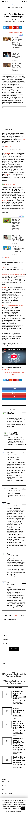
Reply (24, 413)
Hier (24, 139)
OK (23, 808)
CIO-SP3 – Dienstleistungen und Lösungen (12, 305)
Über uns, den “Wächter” (7, 793)
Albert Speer (11, 413)
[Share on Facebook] (7, 27)
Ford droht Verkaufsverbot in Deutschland (18, 710)
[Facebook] (22, 1)
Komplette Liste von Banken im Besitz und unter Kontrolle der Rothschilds (19, 759)
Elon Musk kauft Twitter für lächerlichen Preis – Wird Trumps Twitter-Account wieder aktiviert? (19, 742)
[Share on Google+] (14, 27)
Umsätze (6, 174)
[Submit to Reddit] (10, 27)
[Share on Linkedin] (20, 27)
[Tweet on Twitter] (4, 27)
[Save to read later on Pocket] (17, 27)
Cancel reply (21, 615)
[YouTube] (24, 1)
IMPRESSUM (4, 779)
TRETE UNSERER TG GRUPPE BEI (14, 32)
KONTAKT (4, 785)
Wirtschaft (21, 21)
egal (16, 615)
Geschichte (7, 153)
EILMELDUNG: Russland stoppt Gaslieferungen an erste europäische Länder (18, 725)
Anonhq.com (5, 369)
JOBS (3, 789)
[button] (24, 663)
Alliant (4, 267)
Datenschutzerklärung (6, 781)
